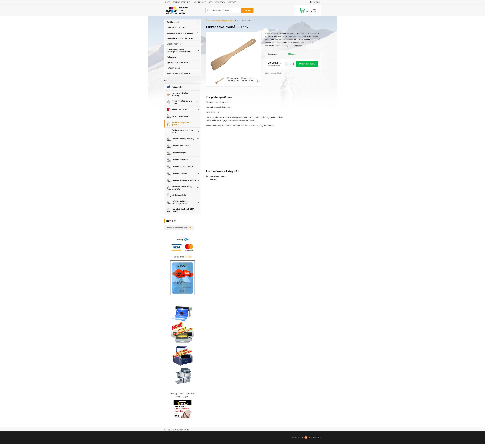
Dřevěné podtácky (180, 145)
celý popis (298, 45)
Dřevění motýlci (179, 152)
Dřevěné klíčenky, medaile (184, 180)
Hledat (247, 10)
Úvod (208, 20)
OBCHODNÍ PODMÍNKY (181, 2)
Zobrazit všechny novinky (177, 227)
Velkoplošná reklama (176, 27)
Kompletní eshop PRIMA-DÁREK (183, 210)
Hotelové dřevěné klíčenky (180, 94)
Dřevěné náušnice (180, 159)
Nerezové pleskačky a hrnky (182, 102)
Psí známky (177, 87)
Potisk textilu (173, 68)
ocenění (187, 256)
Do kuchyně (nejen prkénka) (180, 123)
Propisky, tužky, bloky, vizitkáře (182, 187)
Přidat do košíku (307, 63)
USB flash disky (179, 195)
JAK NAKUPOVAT (199, 2)
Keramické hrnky (179, 109)
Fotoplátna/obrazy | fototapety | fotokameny (178, 50)
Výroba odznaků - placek (178, 62)
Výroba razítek (173, 44)
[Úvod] (183, 10)
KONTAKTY (232, 2)
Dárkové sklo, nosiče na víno (182, 131)
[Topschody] (182, 409)
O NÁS (167, 2)
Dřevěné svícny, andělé (182, 166)
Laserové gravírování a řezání (180, 33)
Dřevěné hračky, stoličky (183, 138)
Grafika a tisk (173, 22)
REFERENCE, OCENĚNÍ (217, 2)
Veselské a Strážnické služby (180, 38)
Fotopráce (171, 57)
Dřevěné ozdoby (179, 173)
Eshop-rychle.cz (314, 437)
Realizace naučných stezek (179, 73)
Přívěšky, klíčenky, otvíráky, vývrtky (180, 202)
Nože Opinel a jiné (180, 116)
